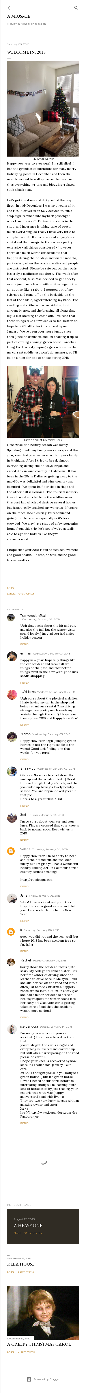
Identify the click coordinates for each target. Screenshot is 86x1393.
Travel (20, 593)
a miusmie (18, 16)
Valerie (25, 849)
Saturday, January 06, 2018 (41, 930)
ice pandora (29, 1026)
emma (25, 653)
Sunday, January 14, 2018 (56, 1026)
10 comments (33, 1233)
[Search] (76, 7)
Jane (24, 896)
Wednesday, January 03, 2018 (41, 619)
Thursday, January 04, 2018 (46, 815)
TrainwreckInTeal (33, 616)
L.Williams (28, 692)
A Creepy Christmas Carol (39, 1344)
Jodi (23, 815)
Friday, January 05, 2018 (45, 895)
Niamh (25, 734)
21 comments (26, 1351)
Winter (29, 593)
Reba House (20, 1264)
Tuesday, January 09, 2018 (50, 960)
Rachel (25, 960)
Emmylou (28, 768)
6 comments (26, 1271)
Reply (24, 644)
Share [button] (10, 587)
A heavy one (28, 1225)
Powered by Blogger (47, 1379)
